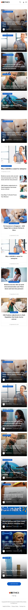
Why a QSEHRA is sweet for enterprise (14, 49)
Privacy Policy (15, 606)
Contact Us (22, 606)
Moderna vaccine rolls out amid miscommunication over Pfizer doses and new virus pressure (14, 66)
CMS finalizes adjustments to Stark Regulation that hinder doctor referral (14, 87)
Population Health (8, 54)
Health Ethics (9, 29)
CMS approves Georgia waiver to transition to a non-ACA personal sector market (13, 497)
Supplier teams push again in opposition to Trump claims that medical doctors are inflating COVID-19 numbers (14, 545)
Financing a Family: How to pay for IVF (13, 571)
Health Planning (7, 93)
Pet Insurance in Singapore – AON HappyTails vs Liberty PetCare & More (13, 24)
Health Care (6, 557)
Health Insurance (7, 11)
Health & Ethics (6, 606)
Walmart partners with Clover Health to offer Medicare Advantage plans (14, 522)
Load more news (14, 583)
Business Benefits (7, 35)
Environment (6, 74)
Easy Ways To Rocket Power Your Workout (12, 106)
